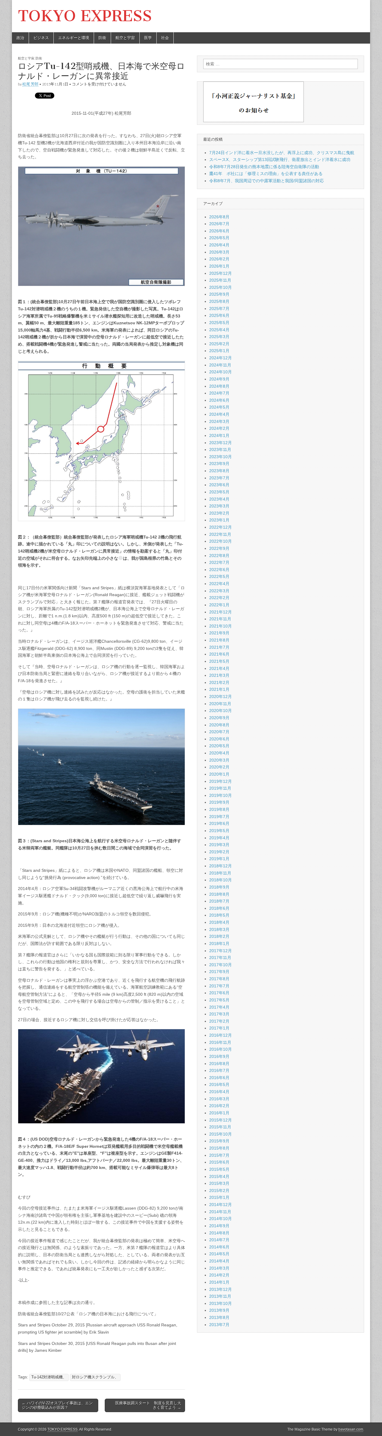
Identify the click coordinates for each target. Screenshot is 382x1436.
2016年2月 (219, 1105)
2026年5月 (219, 237)
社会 (165, 37)
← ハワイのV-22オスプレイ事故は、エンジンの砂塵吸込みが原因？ (57, 1405)
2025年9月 (219, 294)
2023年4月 (219, 499)
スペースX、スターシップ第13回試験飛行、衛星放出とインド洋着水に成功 (279, 159)
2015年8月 (219, 1148)
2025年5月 (219, 322)
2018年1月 (219, 943)
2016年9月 (219, 1056)
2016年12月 (220, 1035)
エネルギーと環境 (73, 37)
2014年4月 (219, 1261)
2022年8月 (219, 555)
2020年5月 (219, 745)
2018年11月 (220, 873)
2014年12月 (220, 1204)
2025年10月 (220, 287)
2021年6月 (219, 654)
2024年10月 (220, 371)
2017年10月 (220, 964)
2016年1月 (219, 1112)
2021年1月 (219, 689)
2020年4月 (219, 753)
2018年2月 (219, 936)
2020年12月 (220, 696)
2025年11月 (220, 280)
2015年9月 (219, 1141)
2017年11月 (220, 957)
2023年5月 (219, 492)
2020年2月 (219, 767)
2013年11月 (220, 1296)
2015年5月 (219, 1169)
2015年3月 (219, 1183)
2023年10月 (220, 456)
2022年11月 (220, 534)
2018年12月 (220, 865)
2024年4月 (219, 414)
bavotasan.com (350, 1429)
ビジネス (41, 37)
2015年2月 (219, 1190)
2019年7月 (219, 816)
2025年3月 (219, 336)
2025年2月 (219, 343)
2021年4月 (219, 668)
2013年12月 (220, 1289)
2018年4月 (219, 922)
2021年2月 (219, 682)
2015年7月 (219, 1155)
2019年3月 (219, 844)
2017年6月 (219, 992)
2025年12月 (220, 273)
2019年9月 (219, 802)
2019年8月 (219, 809)
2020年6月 (219, 739)
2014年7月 (219, 1239)
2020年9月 (219, 717)
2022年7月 (219, 562)
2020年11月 (220, 703)
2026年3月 (219, 252)
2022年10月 (220, 541)
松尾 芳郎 (30, 84)
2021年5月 (219, 661)
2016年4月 (219, 1091)
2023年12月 (220, 442)
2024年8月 (219, 386)
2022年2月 (219, 597)
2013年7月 (219, 1324)
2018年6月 (219, 908)
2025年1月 (219, 350)
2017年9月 (219, 971)
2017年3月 (219, 1014)
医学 (148, 37)
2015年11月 (220, 1126)
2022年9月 (219, 548)
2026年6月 (219, 230)
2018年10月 (220, 879)
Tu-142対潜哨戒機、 (49, 1377)
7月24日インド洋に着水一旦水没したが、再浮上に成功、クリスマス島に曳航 (281, 152)
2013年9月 (219, 1310)
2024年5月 (219, 407)
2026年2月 (219, 259)
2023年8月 (219, 470)
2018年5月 (219, 915)
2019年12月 (220, 781)
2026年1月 (219, 266)
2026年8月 (219, 216)
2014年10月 (220, 1218)
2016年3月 (219, 1098)
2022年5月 (219, 576)
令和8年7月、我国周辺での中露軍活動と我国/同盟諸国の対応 (266, 180)
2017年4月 (219, 1007)
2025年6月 (219, 315)
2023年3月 (219, 506)
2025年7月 (219, 308)
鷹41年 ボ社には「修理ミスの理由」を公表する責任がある (266, 173)
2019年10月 (220, 795)
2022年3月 (219, 590)
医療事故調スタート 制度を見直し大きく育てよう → (146, 1405)
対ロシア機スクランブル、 (95, 1377)
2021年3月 (219, 675)
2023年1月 (219, 520)
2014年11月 (220, 1211)
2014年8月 (219, 1233)
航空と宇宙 (125, 37)
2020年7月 (219, 731)
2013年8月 (219, 1317)
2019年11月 (220, 788)
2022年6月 (219, 569)
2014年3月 (219, 1268)
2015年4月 (219, 1176)
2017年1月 (219, 1028)
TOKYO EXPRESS (85, 16)
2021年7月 (219, 647)
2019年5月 (219, 830)
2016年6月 (219, 1077)
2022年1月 (219, 604)
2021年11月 (220, 618)
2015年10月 (220, 1134)
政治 (20, 37)
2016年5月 (219, 1084)
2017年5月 (219, 1000)
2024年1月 (219, 435)
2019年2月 (219, 851)
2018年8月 (219, 894)
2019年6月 (219, 823)
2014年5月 (219, 1253)
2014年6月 (219, 1247)
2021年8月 (219, 640)
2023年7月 (219, 477)
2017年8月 (219, 978)
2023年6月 (219, 484)
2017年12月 (220, 950)
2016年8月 (219, 1063)
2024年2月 (219, 428)
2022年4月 (219, 583)
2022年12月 (220, 527)
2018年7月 (219, 901)
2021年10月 (220, 626)
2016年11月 (220, 1042)
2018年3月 (219, 929)
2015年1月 (219, 1197)
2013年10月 (220, 1303)
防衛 (102, 37)
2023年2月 (219, 513)
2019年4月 (219, 837)
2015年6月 (219, 1162)
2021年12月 (220, 612)
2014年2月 (219, 1275)
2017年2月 (219, 1021)
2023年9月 (219, 463)
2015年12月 (220, 1120)
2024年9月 (219, 379)
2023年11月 (220, 449)
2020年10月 (220, 710)
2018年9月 (219, 887)
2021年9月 (219, 632)
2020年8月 (219, 724)
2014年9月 (219, 1225)
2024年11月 (220, 365)
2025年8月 (219, 301)
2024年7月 (219, 393)
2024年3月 (219, 421)
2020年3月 (219, 760)
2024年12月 (220, 357)
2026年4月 (219, 245)
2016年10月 (220, 1049)
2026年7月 (219, 223)
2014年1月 (219, 1282)
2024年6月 (219, 400)
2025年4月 (219, 329)
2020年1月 (219, 774)
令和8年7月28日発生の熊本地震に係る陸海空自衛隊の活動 (264, 166)
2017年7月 (219, 986)
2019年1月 (219, 858)
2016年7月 (219, 1070)
